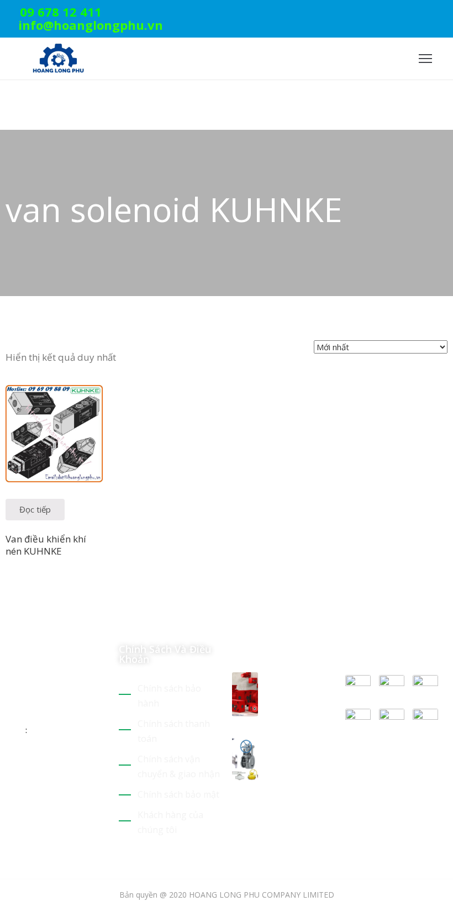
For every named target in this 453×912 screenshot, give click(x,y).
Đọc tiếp (35, 509)
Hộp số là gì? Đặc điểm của (298, 685)
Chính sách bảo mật (178, 794)
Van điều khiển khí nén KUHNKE (46, 545)
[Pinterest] (410, 13)
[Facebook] (427, 13)
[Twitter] (392, 13)
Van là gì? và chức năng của (295, 750)
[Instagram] (444, 13)
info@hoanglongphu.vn (90, 25)
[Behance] (10, 780)
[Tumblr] (87, 765)
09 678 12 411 (61, 11)
